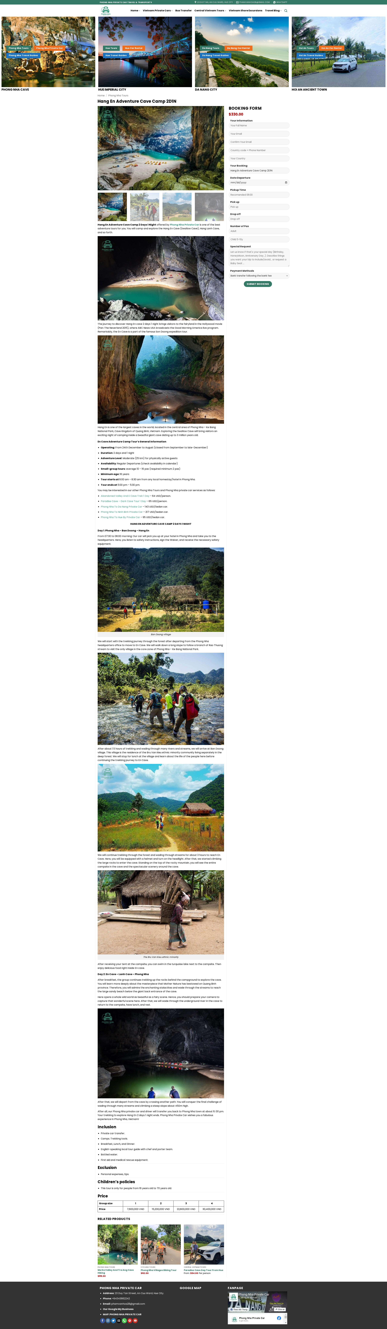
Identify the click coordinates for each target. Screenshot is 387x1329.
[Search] (285, 10)
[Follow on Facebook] (102, 1320)
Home (134, 10)
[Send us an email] (118, 1320)
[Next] (217, 148)
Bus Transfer (183, 10)
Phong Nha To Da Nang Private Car (121, 506)
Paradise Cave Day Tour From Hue (203, 1270)
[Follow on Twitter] (113, 1320)
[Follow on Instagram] (108, 1320)
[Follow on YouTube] (135, 1320)
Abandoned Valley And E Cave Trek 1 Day (125, 496)
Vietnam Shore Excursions (245, 10)
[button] (102, 187)
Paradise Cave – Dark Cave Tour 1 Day (123, 501)
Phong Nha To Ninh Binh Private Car (122, 512)
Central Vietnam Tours (209, 10)
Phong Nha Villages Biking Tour (159, 1270)
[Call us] (124, 1320)
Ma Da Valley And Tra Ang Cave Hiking (116, 1271)
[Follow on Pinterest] (129, 1320)
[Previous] (104, 148)
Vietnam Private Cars (157, 10)
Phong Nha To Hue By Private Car (120, 517)
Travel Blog (272, 10)
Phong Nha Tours (118, 95)
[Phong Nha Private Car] (107, 11)
